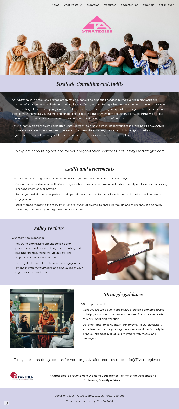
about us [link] (148, 5)
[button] (6, 403)
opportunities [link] (129, 5)
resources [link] (110, 5)
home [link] (55, 5)
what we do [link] (71, 5)
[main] (89, 83)
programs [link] (93, 5)
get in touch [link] (166, 5)
